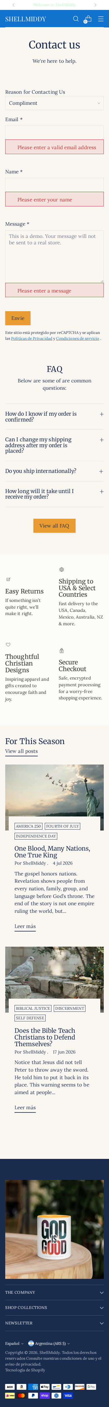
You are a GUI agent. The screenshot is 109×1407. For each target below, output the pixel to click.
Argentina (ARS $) (50, 1343)
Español (12, 1343)
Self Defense (30, 1018)
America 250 (28, 826)
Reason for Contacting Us (35, 92)
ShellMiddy (50, 1352)
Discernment (69, 1008)
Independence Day (36, 836)
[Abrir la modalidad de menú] (101, 19)
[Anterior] (13, 5)
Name (14, 171)
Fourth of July (62, 826)
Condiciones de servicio (77, 338)
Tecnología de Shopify (25, 1370)
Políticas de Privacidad (31, 338)
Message (17, 224)
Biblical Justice (33, 1008)
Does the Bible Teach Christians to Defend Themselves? (45, 1037)
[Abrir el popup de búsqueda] (76, 19)
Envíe (17, 318)
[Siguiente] (95, 5)
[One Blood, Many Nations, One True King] (54, 797)
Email (14, 119)
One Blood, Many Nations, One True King (52, 852)
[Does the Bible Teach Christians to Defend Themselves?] (54, 980)
